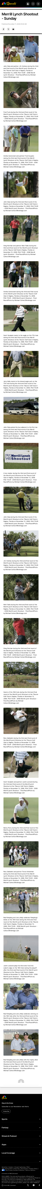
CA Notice (21, 1170)
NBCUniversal (14, 1173)
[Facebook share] (3, 29)
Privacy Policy (33, 1168)
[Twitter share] (8, 29)
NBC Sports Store (7, 1168)
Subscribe (6, 1111)
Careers (11, 1167)
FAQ (28, 1167)
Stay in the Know (7, 1103)
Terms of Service (30, 1170)
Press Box (17, 1168)
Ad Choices (24, 1168)
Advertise (4, 1167)
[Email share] (13, 29)
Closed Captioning (19, 1167)
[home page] (9, 4)
